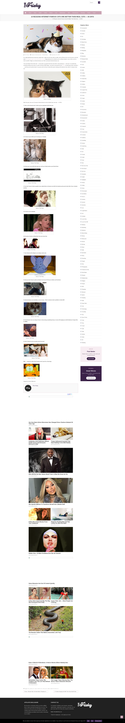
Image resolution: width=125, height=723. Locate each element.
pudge (48, 688)
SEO (83, 286)
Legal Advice (84, 210)
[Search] (99, 2)
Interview (84, 205)
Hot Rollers (84, 193)
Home (30, 12)
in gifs (36, 688)
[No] (123, 721)
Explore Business (91, 378)
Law (83, 207)
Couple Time (84, 89)
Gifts (83, 148)
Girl (82, 151)
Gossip (83, 154)
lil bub (44, 688)
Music (83, 247)
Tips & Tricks (84, 317)
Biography (84, 50)
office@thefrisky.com (58, 711)
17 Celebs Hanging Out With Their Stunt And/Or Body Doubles (66, 691)
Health (40, 12)
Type (83, 328)
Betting (83, 47)
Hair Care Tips (85, 165)
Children (83, 75)
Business (84, 56)
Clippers (83, 81)
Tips (83, 314)
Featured (84, 126)
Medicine (84, 230)
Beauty (83, 44)
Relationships (62, 12)
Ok (88, 720)
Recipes (83, 275)
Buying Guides (85, 58)
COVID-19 (84, 92)
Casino (83, 67)
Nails (83, 249)
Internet (83, 202)
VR (82, 339)
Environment (84, 117)
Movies (51, 12)
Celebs (45, 12)
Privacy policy (98, 720)
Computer (84, 87)
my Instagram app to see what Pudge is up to (35, 59)
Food (83, 129)
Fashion (83, 123)
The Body (84, 311)
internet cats (39, 688)
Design (83, 103)
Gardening (84, 146)
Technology (84, 308)
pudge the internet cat (54, 688)
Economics (84, 109)
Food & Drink (84, 131)
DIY (82, 106)
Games (83, 143)
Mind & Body (84, 233)
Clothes (83, 84)
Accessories (84, 28)
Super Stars (84, 303)
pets (46, 688)
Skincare (83, 292)
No (92, 720)
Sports (83, 294)
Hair (83, 162)
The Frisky (27, 54)
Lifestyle (83, 216)
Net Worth (84, 252)
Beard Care (84, 42)
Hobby (83, 185)
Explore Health (91, 358)
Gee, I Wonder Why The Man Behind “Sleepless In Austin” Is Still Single (36, 691)
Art (82, 36)
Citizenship (84, 78)
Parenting (83, 12)
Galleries (84, 137)
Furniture (84, 134)
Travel (94, 12)
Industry (83, 199)
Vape (83, 331)
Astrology (84, 39)
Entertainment (75, 12)
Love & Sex (84, 219)
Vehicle (83, 334)
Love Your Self (85, 221)
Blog (83, 53)
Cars (83, 64)
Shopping (84, 289)
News (35, 12)
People (83, 261)
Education (84, 112)
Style (69, 12)
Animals (83, 30)
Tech (83, 306)
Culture (83, 101)
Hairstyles (84, 174)
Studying (83, 297)
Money (83, 235)
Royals (88, 12)
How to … (84, 196)
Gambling (84, 140)
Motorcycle (84, 238)
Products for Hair (85, 269)
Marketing (84, 227)
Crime (83, 95)
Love (56, 12)
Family (83, 120)
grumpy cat (32, 688)
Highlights (84, 179)
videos (63, 65)
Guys (83, 160)
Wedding (84, 342)
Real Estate (84, 272)
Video (83, 337)
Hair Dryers (84, 168)
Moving (83, 244)
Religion (83, 280)
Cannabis (84, 61)
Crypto (83, 98)
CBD (83, 70)
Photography (84, 266)
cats (28, 688)
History (83, 182)
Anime (83, 33)
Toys (83, 322)
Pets (83, 263)
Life (82, 213)
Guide (83, 157)
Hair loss (83, 171)
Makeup (83, 224)
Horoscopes (84, 190)
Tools (83, 320)
